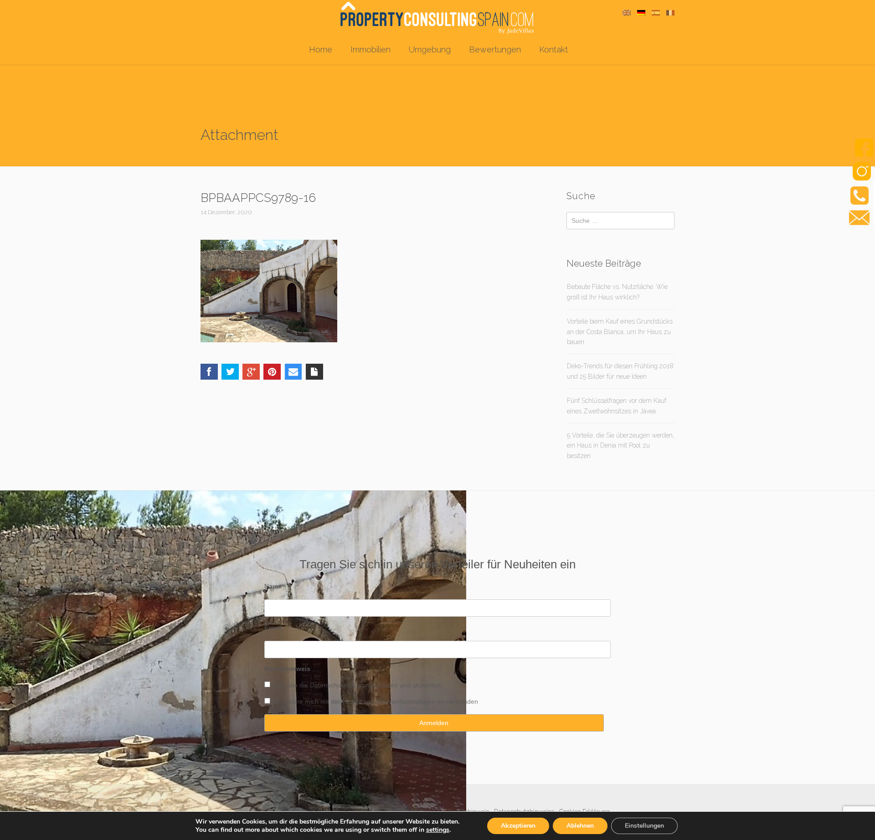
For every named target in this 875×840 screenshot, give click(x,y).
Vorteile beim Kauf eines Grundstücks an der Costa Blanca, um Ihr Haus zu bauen (620, 331)
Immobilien (370, 49)
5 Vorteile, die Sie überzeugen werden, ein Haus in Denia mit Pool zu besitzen (620, 445)
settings (437, 830)
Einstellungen (644, 825)
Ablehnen (580, 825)
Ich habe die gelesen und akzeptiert (357, 685)
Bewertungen (495, 49)
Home (320, 49)
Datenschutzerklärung (341, 685)
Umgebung (430, 49)
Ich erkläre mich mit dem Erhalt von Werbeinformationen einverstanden (375, 701)
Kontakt (553, 49)
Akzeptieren (518, 825)
